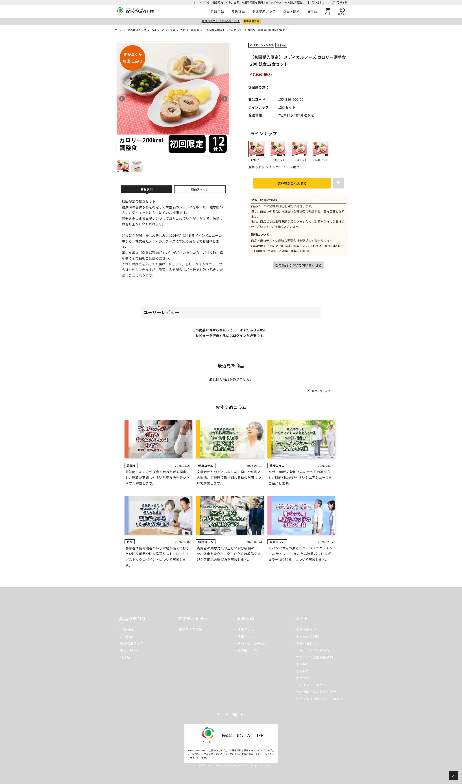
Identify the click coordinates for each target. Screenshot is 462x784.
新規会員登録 (252, 21)
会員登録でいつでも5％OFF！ (221, 21)
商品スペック (200, 189)
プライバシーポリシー (313, 684)
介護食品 (238, 11)
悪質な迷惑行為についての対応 (319, 698)
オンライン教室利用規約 (314, 657)
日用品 (312, 11)
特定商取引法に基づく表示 (316, 691)
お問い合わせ (306, 643)
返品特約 (303, 671)
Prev (122, 99)
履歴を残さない (321, 391)
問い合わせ (318, 2)
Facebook (227, 714)
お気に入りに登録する (338, 183)
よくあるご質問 (308, 636)
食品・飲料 (291, 11)
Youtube (235, 714)
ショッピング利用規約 (313, 650)
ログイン (239, 335)
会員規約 (303, 663)
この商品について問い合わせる (298, 265)
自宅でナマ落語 (190, 629)
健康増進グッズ (264, 11)
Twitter (219, 714)
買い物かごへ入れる (292, 183)
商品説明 (147, 189)
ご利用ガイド (339, 2)
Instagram (243, 714)
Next (224, 99)
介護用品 (217, 11)
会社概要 (303, 677)
